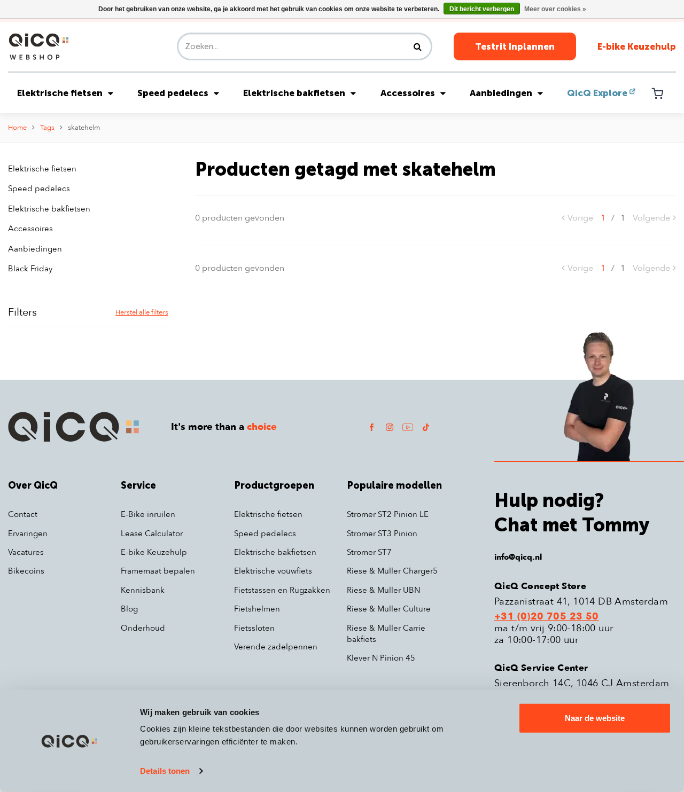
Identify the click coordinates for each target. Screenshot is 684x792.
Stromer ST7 (369, 552)
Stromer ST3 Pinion (382, 533)
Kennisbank (143, 590)
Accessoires (407, 93)
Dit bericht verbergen (481, 9)
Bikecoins (26, 571)
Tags (47, 127)
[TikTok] (425, 427)
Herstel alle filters (141, 312)
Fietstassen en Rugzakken (282, 590)
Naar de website (595, 718)
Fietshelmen (257, 608)
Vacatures (26, 552)
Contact (22, 514)
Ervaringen (28, 533)
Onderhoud (143, 628)
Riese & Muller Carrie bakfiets (386, 634)
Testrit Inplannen (515, 46)
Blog (129, 608)
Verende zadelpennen (275, 646)
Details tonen (165, 770)
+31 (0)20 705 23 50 (546, 617)
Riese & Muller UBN (383, 590)
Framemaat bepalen (158, 571)
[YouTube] (407, 427)
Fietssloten (254, 628)
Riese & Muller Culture (389, 608)
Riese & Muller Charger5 (392, 571)
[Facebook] (371, 427)
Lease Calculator (152, 533)
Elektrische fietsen (60, 93)
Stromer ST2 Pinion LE (388, 514)
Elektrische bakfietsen (294, 93)
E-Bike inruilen (148, 514)
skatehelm (84, 127)
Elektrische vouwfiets (273, 571)
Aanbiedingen (501, 93)
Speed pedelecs (172, 93)
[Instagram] (389, 427)
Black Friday (30, 268)
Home (17, 127)
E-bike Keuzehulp (636, 46)
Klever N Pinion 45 (381, 658)
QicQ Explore (597, 93)
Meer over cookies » (555, 9)
